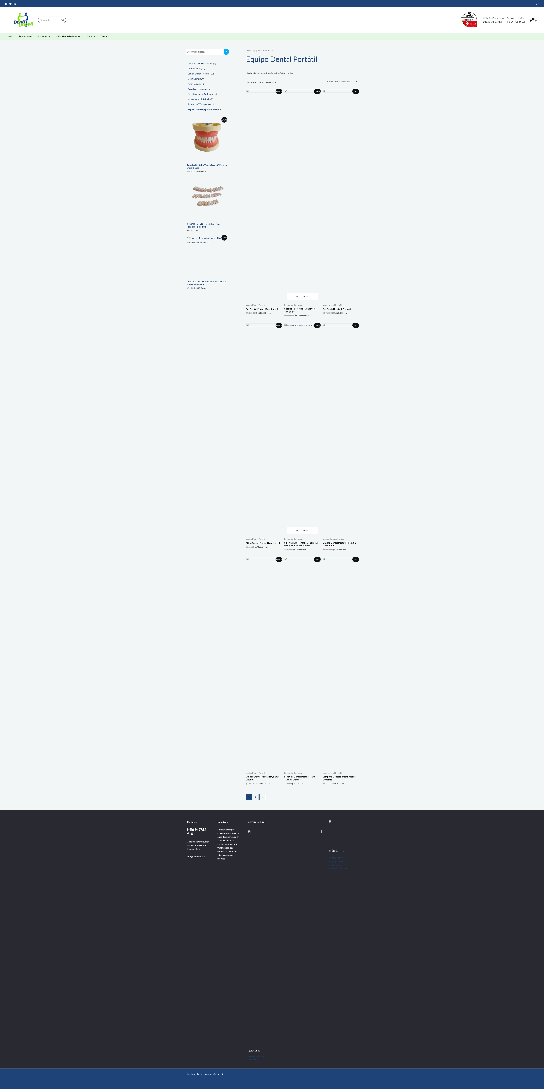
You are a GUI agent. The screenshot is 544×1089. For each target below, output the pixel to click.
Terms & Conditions (338, 868)
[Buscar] (226, 52)
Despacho (253, 1059)
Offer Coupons (336, 865)
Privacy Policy (336, 857)
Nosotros (90, 36)
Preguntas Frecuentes (258, 1056)
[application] (49, 36)
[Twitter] (10, 4)
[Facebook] (6, 4)
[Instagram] (14, 4)
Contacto (105, 36)
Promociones (25, 36)
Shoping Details (336, 861)
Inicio (10, 36)
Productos (42, 36)
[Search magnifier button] (63, 20)
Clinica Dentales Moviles (68, 36)
